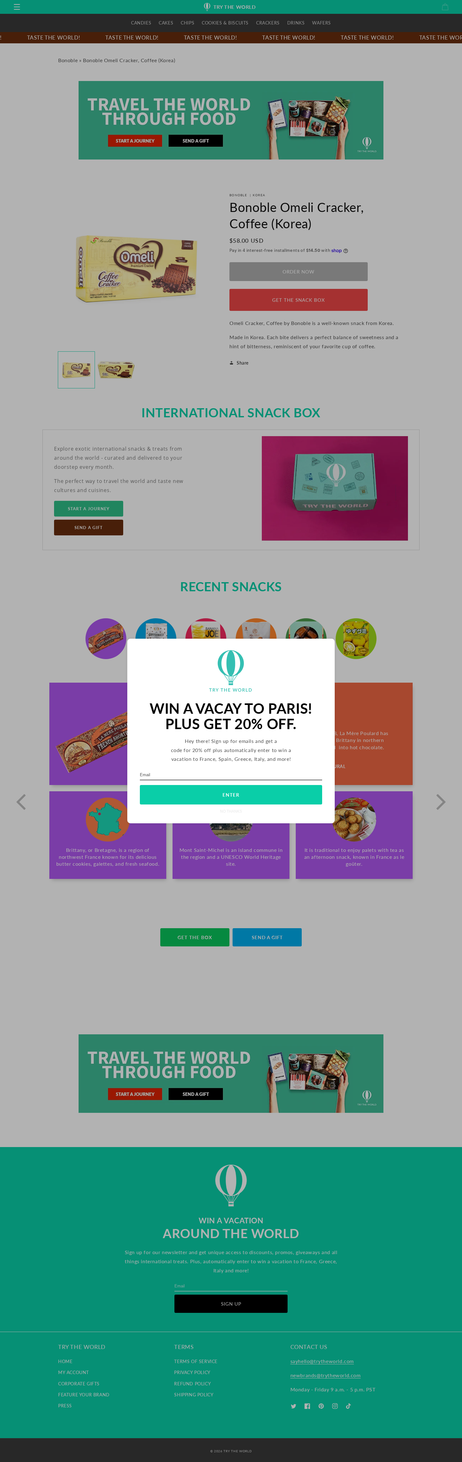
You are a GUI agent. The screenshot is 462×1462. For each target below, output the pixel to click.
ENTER (231, 795)
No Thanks (231, 811)
